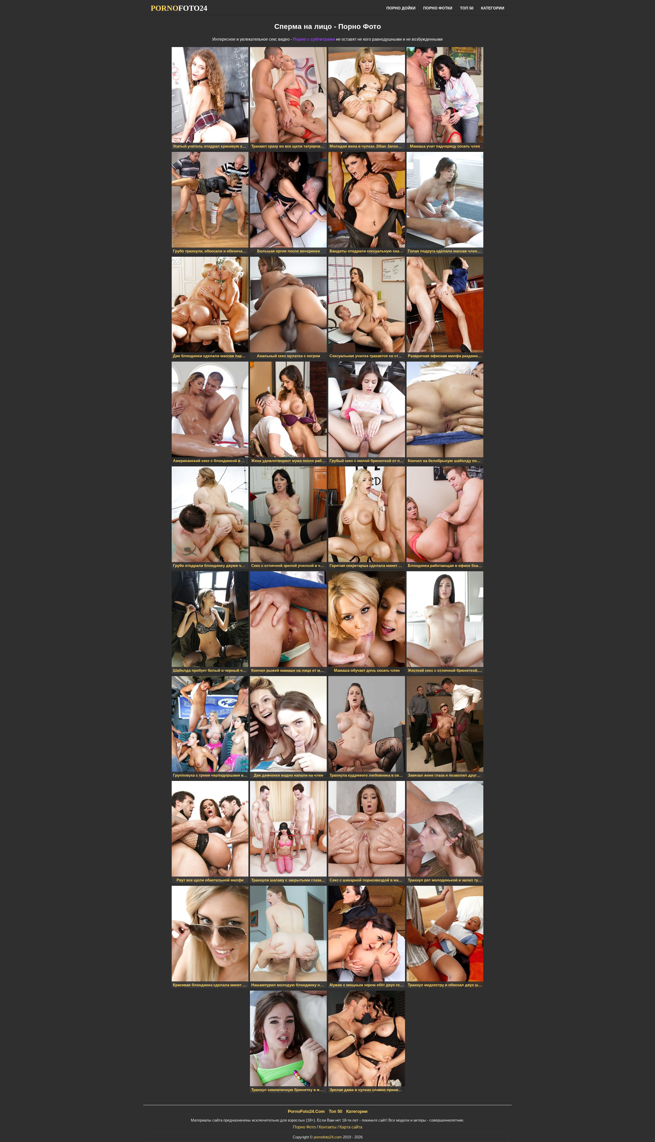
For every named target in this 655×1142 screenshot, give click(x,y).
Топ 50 (466, 8)
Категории (492, 8)
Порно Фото (304, 1127)
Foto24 (179, 8)
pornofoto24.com (328, 1137)
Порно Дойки (401, 8)
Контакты (327, 1127)
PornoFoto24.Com (306, 1111)
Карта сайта (351, 1127)
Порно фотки (437, 8)
